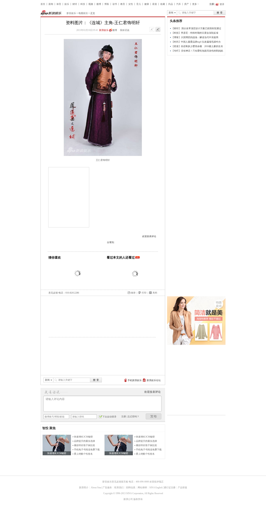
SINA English (155, 487)
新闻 (50, 4)
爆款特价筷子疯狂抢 (84, 445)
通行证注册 (169, 487)
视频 (90, 4)
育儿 (138, 4)
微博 (98, 4)
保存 (133, 292)
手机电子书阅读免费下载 (87, 449)
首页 (43, 4)
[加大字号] (158, 29)
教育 (122, 4)
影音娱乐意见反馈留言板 (115, 481)
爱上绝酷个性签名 (83, 454)
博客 (106, 4)
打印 (144, 292)
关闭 (154, 292)
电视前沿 (83, 13)
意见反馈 (53, 292)
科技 (82, 4)
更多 (194, 4)
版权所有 (138, 499)
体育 (58, 4)
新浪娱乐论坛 (154, 380)
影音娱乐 (71, 13)
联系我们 (119, 487)
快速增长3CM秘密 (83, 436)
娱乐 (66, 4)
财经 (74, 4)
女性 (130, 4)
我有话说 (124, 30)
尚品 (170, 4)
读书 (114, 4)
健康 (146, 4)
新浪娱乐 (103, 30)
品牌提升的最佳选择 (84, 441)
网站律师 (142, 487)
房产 (186, 4)
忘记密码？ (133, 416)
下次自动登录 (109, 416)
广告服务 (107, 487)
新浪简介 (83, 487)
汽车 (178, 4)
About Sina (96, 487)
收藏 (162, 4)
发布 (154, 416)
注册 (211, 4)
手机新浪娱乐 (135, 380)
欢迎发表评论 (149, 236)
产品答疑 (182, 487)
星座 (154, 4)
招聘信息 (130, 487)
